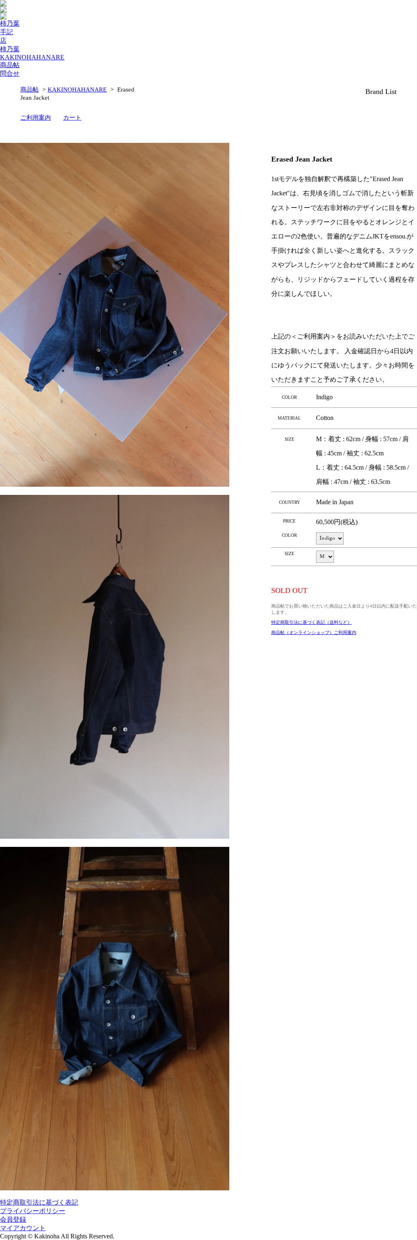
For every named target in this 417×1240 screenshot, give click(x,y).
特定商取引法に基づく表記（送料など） (311, 622)
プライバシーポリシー (32, 1210)
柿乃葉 (10, 23)
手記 (6, 31)
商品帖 (10, 64)
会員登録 (13, 1219)
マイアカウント (23, 1228)
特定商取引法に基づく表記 (39, 1202)
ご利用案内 (35, 117)
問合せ (10, 73)
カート (72, 117)
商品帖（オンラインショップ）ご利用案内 (313, 632)
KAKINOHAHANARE (32, 57)
